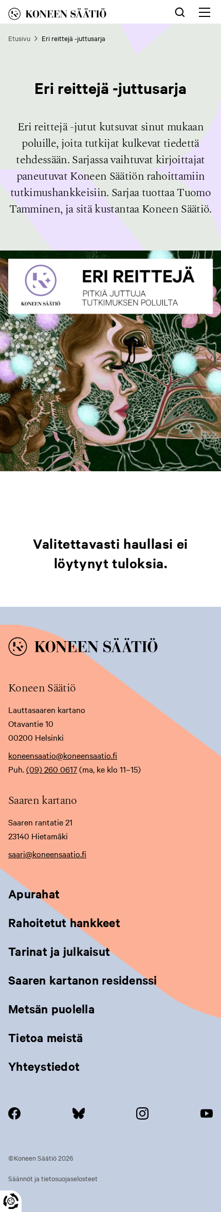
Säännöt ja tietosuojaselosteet (53, 1178)
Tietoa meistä (45, 1037)
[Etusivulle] (73, 16)
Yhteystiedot (44, 1066)
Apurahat (34, 893)
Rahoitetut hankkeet (64, 922)
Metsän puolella (51, 1008)
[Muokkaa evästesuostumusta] (11, 1201)
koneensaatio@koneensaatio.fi (62, 755)
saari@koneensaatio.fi (47, 853)
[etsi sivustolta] (180, 11)
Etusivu (19, 38)
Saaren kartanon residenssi (82, 980)
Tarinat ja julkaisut (59, 951)
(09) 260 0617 (51, 769)
